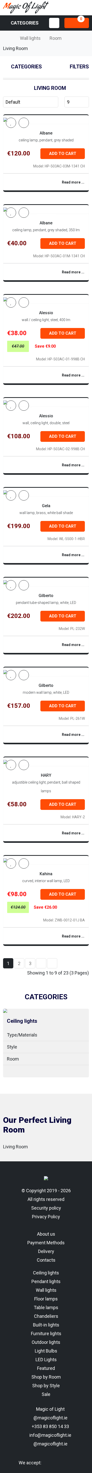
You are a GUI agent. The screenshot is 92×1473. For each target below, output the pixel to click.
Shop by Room (46, 1377)
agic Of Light (24, 8)
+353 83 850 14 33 (50, 1426)
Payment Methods (46, 1242)
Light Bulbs (46, 1351)
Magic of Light (50, 1409)
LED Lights (46, 1359)
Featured (46, 1368)
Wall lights (30, 38)
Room (56, 38)
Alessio (46, 312)
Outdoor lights (46, 1342)
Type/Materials (22, 1035)
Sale (46, 1394)
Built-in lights (46, 1325)
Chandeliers (46, 1316)
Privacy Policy (46, 1216)
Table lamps (46, 1307)
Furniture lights (46, 1333)
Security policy (46, 1208)
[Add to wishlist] (11, 123)
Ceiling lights (22, 1021)
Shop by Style (46, 1385)
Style (12, 1047)
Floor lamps (46, 1298)
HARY (46, 775)
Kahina (46, 873)
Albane (46, 133)
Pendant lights (46, 1281)
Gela (46, 505)
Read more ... (73, 182)
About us (46, 1234)
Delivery (46, 1251)
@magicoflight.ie (49, 1417)
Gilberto (46, 595)
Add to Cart (62, 153)
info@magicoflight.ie (49, 1435)
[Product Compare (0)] (24, 123)
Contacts (46, 1260)
